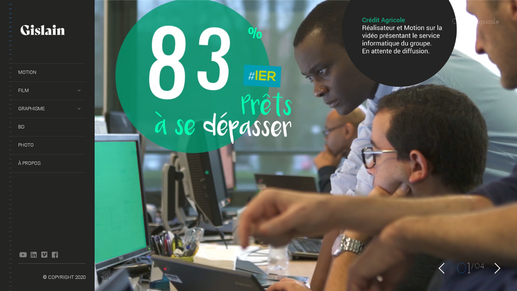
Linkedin (33, 254)
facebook (54, 254)
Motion (27, 72)
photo (26, 145)
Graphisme (31, 108)
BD (21, 127)
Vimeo (44, 254)
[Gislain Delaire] (52, 31)
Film (23, 90)
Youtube (23, 254)
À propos (29, 163)
